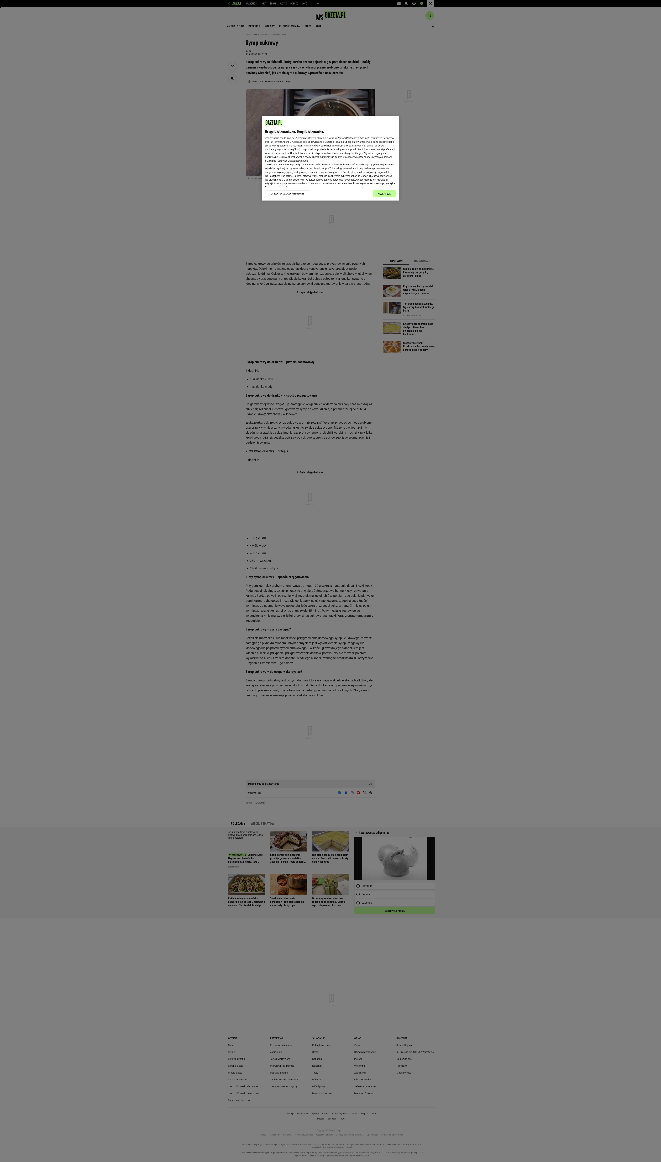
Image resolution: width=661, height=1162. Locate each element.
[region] (330, 158)
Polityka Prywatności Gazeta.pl (367, 183)
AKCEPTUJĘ (384, 193)
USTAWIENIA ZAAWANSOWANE (287, 193)
